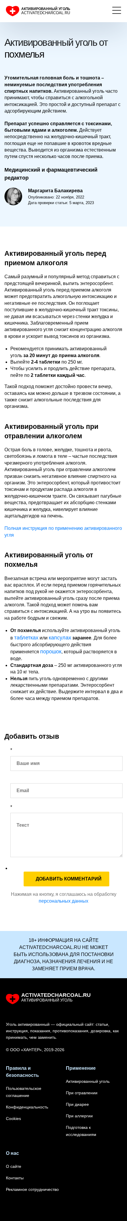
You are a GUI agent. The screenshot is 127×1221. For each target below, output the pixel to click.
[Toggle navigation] (116, 11)
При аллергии (79, 1115)
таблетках (26, 638)
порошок (50, 652)
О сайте (13, 1166)
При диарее (77, 1104)
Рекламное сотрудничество (32, 1189)
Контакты (15, 1178)
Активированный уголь (88, 1081)
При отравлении (81, 1092)
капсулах (60, 638)
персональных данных (63, 900)
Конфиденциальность (27, 1107)
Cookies (13, 1118)
